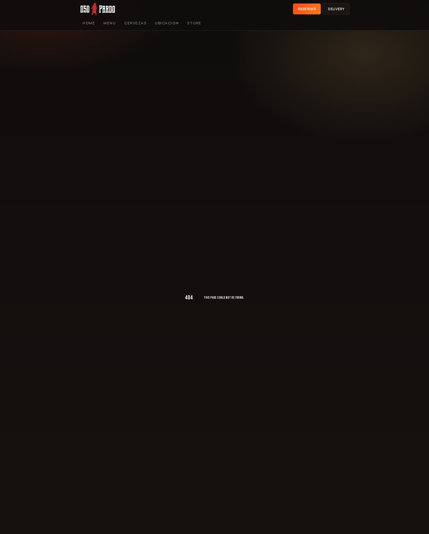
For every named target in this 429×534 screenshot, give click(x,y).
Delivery (336, 8)
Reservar (307, 8)
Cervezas (135, 23)
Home (89, 23)
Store (194, 23)
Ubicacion (167, 23)
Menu (110, 23)
